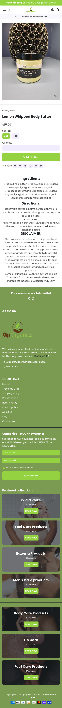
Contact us (8, 421)
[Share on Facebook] (15, 166)
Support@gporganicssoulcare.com (24, 362)
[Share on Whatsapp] (31, 166)
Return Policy (9, 402)
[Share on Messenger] (41, 166)
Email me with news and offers (19, 467)
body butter (8, 110)
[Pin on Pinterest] (25, 166)
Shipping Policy (10, 393)
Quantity (7, 142)
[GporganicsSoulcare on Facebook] (29, 298)
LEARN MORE (41, 356)
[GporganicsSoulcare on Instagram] (33, 298)
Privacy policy (10, 407)
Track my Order (11, 388)
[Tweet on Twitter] (20, 166)
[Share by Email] (36, 166)
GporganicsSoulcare (31, 694)
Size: (7, 131)
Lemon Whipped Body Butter (34, 16)
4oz (15, 136)
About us (7, 412)
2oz (6, 136)
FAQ (4, 416)
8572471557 (11, 366)
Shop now (31, 511)
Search (6, 384)
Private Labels (10, 398)
